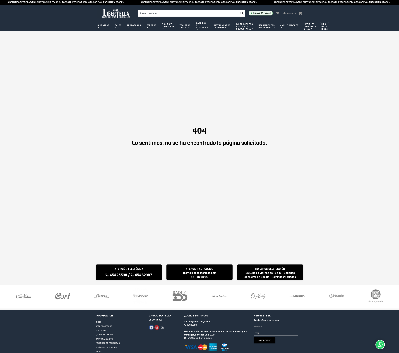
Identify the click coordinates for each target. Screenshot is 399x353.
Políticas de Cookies (106, 347)
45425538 (118, 275)
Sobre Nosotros (104, 326)
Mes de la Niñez (324, 26)
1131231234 (201, 277)
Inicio (98, 322)
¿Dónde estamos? (104, 334)
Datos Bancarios (104, 339)
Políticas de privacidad (108, 343)
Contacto (101, 330)
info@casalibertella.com (201, 273)
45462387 (143, 275)
